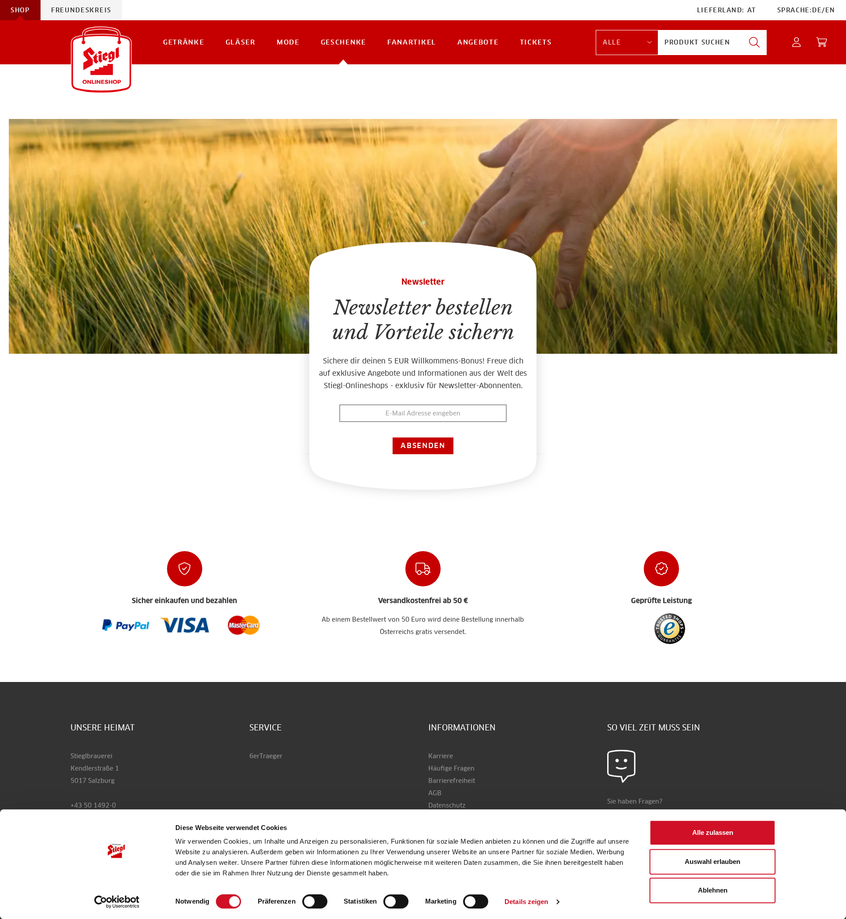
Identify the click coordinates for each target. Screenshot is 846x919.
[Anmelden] (797, 42)
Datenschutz (447, 805)
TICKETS (536, 42)
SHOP (20, 10)
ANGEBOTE (478, 42)
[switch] (314, 902)
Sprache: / (806, 10)
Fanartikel (411, 42)
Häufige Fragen (451, 768)
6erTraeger (265, 756)
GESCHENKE (343, 42)
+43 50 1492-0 (93, 805)
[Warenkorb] (822, 42)
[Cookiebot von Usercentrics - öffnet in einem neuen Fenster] (117, 901)
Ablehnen (712, 890)
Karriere (440, 756)
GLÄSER (241, 42)
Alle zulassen (712, 832)
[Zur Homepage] (101, 59)
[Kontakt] (621, 766)
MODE (288, 42)
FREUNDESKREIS (81, 10)
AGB (435, 793)
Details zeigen (526, 901)
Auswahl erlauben (712, 861)
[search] (754, 42)
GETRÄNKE (183, 42)
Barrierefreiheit (451, 781)
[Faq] (126, 625)
